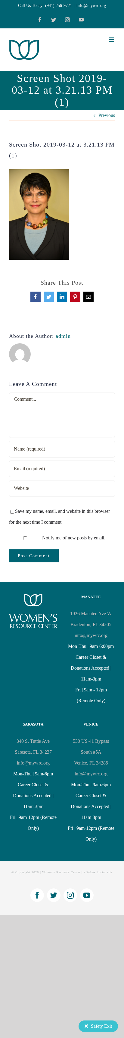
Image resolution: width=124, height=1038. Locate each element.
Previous (106, 115)
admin (63, 336)
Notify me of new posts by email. (73, 537)
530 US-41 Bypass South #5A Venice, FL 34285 (91, 752)
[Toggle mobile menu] (112, 40)
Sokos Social (96, 872)
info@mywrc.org (91, 5)
